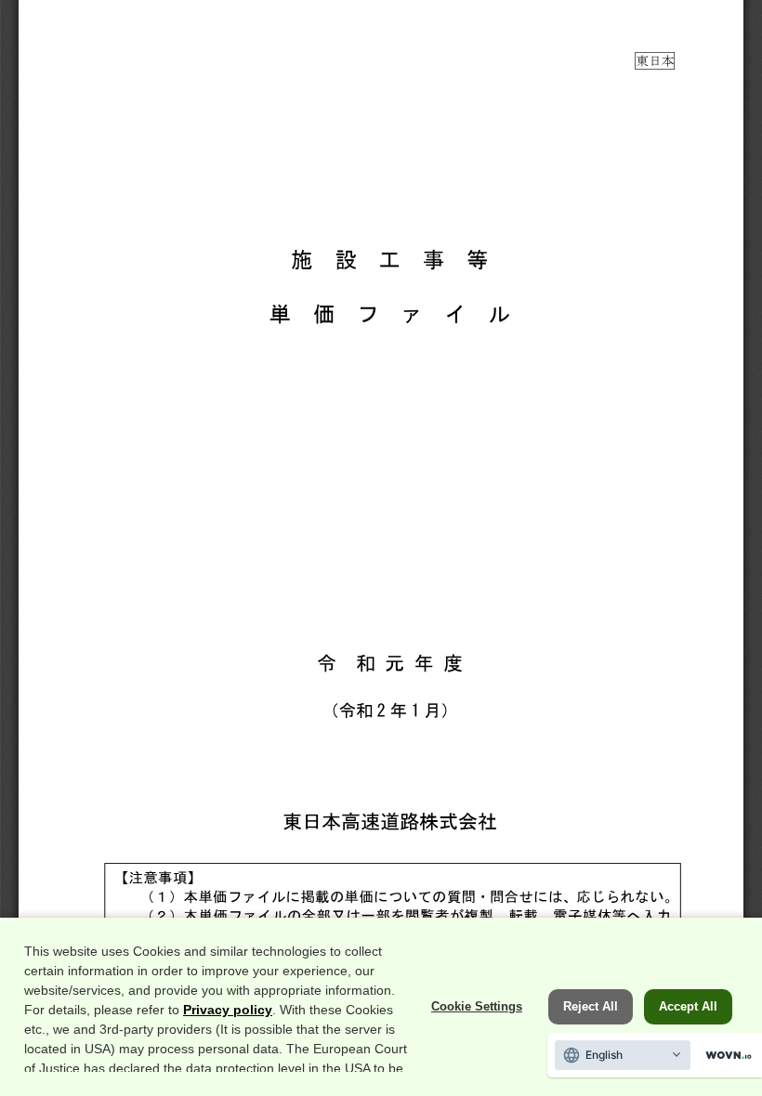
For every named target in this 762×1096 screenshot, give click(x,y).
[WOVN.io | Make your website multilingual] (725, 1055)
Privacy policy (227, 1009)
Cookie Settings (476, 1006)
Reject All (590, 1006)
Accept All (688, 1006)
